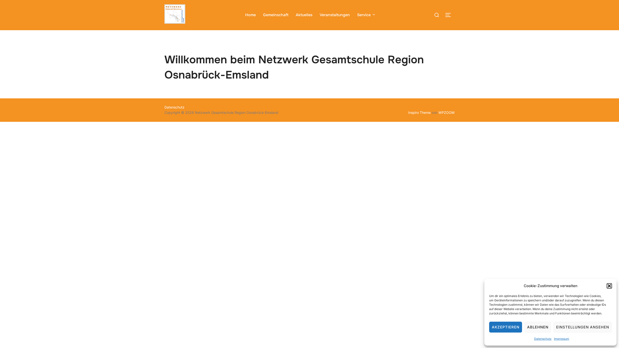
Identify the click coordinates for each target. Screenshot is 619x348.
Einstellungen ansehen (582, 327)
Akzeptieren (505, 327)
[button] (609, 285)
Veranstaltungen (335, 14)
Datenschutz (543, 339)
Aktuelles (304, 14)
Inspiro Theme (419, 112)
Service (364, 14)
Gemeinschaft (275, 14)
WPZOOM (446, 112)
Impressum (561, 339)
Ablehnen (537, 327)
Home (250, 14)
